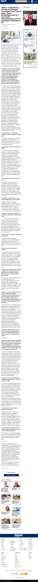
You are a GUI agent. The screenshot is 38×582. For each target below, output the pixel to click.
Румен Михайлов (33, 42)
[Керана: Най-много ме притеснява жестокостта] (16, 484)
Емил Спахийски (7, 24)
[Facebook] (16, 577)
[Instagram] (21, 577)
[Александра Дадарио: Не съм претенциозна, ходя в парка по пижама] (6, 497)
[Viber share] (4, 28)
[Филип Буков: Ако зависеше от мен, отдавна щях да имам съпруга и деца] (16, 497)
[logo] (3, 1)
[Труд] (18, 535)
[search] (34, 1)
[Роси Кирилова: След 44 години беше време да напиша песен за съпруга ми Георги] (16, 521)
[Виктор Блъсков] (34, 50)
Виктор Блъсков (30, 50)
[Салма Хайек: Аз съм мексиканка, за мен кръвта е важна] (6, 508)
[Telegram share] (7, 28)
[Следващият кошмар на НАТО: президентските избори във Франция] (30, 34)
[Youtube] (19, 577)
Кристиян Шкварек (33, 66)
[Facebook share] (2, 28)
